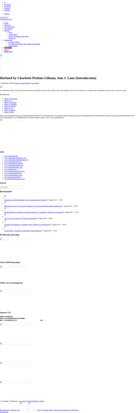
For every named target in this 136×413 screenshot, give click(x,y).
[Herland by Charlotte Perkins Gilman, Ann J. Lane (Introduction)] (9, 73)
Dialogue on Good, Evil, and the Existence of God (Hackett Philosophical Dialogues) (33, 206)
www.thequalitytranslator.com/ (14, 179)
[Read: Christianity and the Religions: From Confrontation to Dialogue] (6, 198)
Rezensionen (25, 83)
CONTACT (4, 17)
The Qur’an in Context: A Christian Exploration (20, 218)
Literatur (17, 83)
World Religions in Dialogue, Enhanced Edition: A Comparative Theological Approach (33, 212)
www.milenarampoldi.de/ (12, 177)
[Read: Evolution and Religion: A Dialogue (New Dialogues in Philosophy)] (6, 223)
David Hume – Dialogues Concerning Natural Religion (22, 231)
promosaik (35, 83)
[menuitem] (70, 14)
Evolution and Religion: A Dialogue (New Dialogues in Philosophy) (27, 224)
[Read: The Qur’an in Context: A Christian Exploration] (6, 216)
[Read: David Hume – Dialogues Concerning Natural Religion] (6, 229)
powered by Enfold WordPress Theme (31, 401)
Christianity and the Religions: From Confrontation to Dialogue (25, 200)
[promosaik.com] (6, 19)
